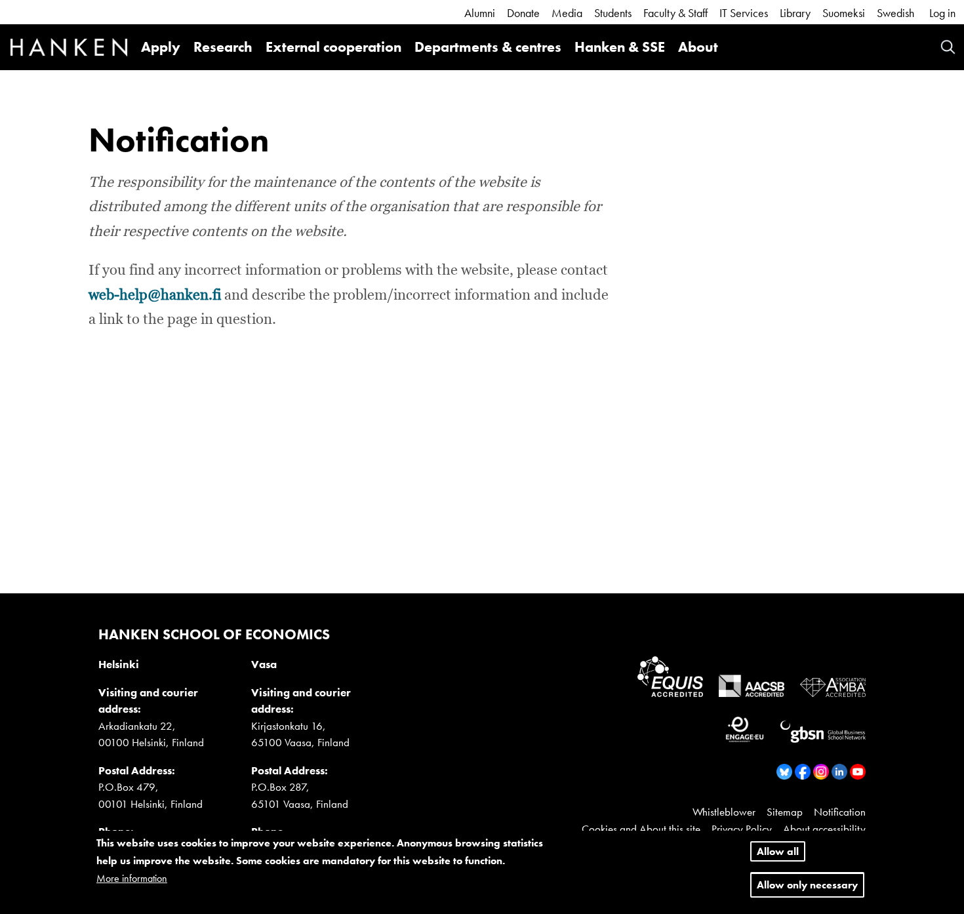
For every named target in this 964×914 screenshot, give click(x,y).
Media (567, 12)
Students (613, 12)
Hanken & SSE (619, 46)
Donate (523, 12)
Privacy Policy (742, 829)
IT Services (743, 12)
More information (131, 879)
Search (947, 46)
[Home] (68, 49)
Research (222, 46)
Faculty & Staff (675, 12)
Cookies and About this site (641, 829)
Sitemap (785, 812)
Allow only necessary (807, 885)
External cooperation (333, 46)
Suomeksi (843, 12)
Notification (840, 812)
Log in (942, 12)
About (698, 46)
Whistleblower (724, 812)
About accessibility (824, 829)
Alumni (479, 12)
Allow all (778, 851)
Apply (160, 46)
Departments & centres (487, 46)
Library (795, 12)
